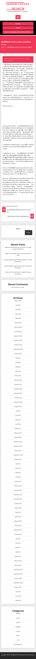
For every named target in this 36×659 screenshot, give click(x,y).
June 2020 (18, 596)
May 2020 (18, 600)
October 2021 (18, 534)
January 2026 (18, 332)
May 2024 (18, 420)
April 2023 (18, 477)
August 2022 (18, 508)
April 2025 (18, 371)
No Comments (9, 60)
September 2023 (18, 455)
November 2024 (18, 393)
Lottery (18, 631)
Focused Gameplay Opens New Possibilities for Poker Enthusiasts (18, 260)
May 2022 (18, 512)
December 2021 (18, 530)
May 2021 (18, 548)
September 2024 (18, 402)
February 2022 (18, 521)
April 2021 (18, 552)
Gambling (18, 627)
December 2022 (18, 495)
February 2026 (18, 327)
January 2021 (18, 565)
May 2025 (18, 367)
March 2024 (18, 429)
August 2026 (18, 301)
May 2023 (18, 473)
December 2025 (18, 336)
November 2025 (18, 340)
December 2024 (18, 389)
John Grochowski (9, 58)
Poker (18, 636)
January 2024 (18, 437)
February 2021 (18, 561)
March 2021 (18, 556)
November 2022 (18, 499)
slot (18, 640)
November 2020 (18, 574)
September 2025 (18, 349)
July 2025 (18, 358)
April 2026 (18, 318)
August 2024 (18, 406)
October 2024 (18, 398)
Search (18, 229)
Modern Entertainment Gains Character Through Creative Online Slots (18, 248)
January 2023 (18, 490)
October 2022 (18, 503)
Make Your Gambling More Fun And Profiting (18, 32)
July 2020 (18, 592)
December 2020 (18, 570)
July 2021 (18, 539)
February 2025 (18, 380)
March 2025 (18, 376)
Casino (18, 28)
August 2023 (18, 459)
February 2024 (18, 433)
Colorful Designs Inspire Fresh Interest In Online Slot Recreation (18, 267)
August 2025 (18, 354)
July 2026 (18, 305)
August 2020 (18, 587)
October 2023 (18, 451)
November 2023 (18, 446)
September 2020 (18, 583)
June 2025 (18, 362)
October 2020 (18, 578)
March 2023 (18, 481)
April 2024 (18, 424)
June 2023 (18, 468)
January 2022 (18, 525)
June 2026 (18, 309)
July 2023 (18, 464)
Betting (18, 24)
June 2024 (18, 415)
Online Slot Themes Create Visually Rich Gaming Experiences (18, 273)
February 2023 (18, 486)
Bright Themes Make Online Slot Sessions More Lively (18, 254)
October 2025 (18, 345)
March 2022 (18, 517)
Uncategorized (18, 644)
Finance (18, 622)
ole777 (6, 157)
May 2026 (18, 314)
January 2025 (18, 384)
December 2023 (18, 442)
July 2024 (18, 411)
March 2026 (18, 323)
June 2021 (18, 543)
